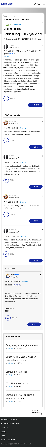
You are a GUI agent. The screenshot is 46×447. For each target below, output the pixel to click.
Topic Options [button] (38, 22)
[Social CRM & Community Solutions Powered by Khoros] (37, 412)
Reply (36, 147)
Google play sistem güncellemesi (22, 345)
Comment (35, 105)
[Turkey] (7, 4)
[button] (39, 46)
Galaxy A (6, 56)
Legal (3, 432)
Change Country (8, 440)
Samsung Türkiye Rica (16, 371)
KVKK (3, 436)
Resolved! (17, 25)
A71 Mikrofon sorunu (16, 383)
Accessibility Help (9, 420)
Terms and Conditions (10, 424)
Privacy (4, 428)
